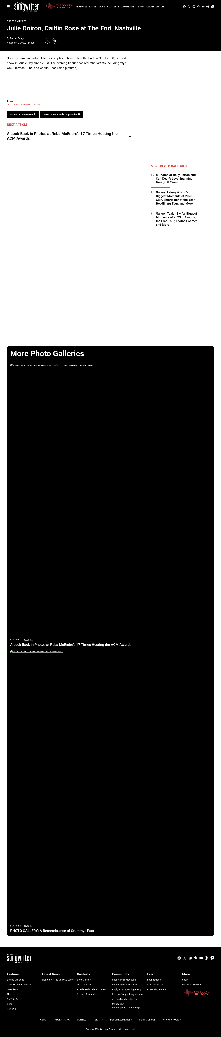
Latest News (97, 6)
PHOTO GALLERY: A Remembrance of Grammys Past (52, 931)
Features (81, 6)
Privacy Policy (171, 1019)
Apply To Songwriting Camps (127, 989)
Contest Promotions (88, 994)
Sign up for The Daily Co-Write (58, 979)
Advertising (62, 1019)
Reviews (11, 1009)
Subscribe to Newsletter (125, 984)
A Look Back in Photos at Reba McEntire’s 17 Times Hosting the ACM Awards (62, 136)
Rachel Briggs (17, 38)
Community (129, 6)
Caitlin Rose (14, 104)
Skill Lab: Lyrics (155, 984)
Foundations (154, 979)
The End (36, 104)
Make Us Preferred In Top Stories (61, 114)
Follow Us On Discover (21, 114)
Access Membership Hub (125, 999)
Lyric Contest (84, 984)
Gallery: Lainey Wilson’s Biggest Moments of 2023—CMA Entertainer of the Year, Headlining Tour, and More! (175, 198)
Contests (113, 6)
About (44, 1019)
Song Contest (84, 979)
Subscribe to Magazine (124, 979)
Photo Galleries (16, 21)
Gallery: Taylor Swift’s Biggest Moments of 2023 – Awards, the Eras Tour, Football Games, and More (177, 219)
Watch (160, 6)
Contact (82, 1019)
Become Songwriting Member (127, 994)
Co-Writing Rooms (156, 989)
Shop (141, 6)
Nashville (26, 104)
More (186, 974)
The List (11, 994)
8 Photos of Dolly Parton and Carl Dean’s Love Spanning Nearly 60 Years (176, 178)
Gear (9, 1004)
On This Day (13, 999)
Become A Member (121, 1019)
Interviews (12, 989)
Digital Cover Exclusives (19, 984)
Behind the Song (15, 979)
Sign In (99, 1019)
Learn (150, 6)
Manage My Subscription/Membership (126, 1006)
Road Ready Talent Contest (91, 989)
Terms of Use (147, 1019)
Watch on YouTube (192, 984)
